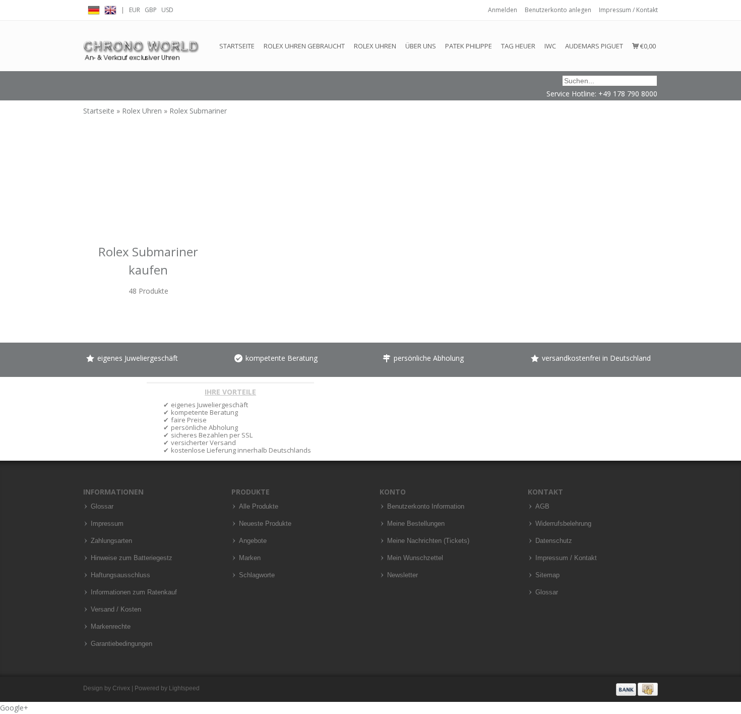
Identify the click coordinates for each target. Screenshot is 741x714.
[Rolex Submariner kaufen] (148, 200)
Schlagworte (257, 575)
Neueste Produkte (265, 523)
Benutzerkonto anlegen (558, 10)
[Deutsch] (94, 9)
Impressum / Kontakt (628, 10)
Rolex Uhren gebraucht (304, 45)
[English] (110, 9)
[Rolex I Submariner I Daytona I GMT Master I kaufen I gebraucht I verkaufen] (141, 45)
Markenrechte (111, 626)
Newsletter (402, 575)
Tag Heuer (518, 45)
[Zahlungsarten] (637, 688)
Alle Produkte (258, 506)
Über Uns (420, 45)
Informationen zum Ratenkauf (134, 592)
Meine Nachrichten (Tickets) (428, 540)
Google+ (14, 707)
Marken (250, 558)
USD (167, 10)
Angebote (253, 540)
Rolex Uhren (375, 45)
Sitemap (547, 575)
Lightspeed (184, 688)
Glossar (102, 506)
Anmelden (502, 10)
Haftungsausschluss (120, 575)
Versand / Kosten (116, 609)
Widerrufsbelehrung (563, 523)
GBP (151, 10)
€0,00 (647, 45)
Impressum (107, 523)
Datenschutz (553, 540)
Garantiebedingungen (121, 643)
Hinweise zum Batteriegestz (131, 558)
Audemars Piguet (594, 45)
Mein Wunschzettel (415, 558)
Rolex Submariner (198, 111)
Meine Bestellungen (416, 523)
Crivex (121, 688)
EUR (134, 10)
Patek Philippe (468, 45)
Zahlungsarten (111, 540)
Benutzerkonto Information (425, 506)
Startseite (237, 45)
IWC (550, 45)
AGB (542, 506)
